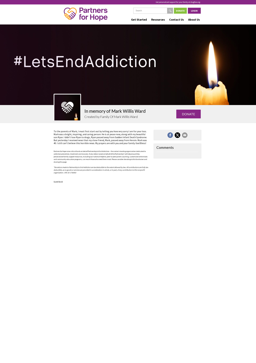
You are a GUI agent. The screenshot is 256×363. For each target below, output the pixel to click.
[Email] (185, 135)
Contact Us (176, 19)
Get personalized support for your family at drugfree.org (178, 2)
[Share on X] (177, 135)
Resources (158, 19)
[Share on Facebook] (170, 135)
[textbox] (153, 11)
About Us (194, 19)
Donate (180, 10)
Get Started (139, 19)
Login (194, 10)
